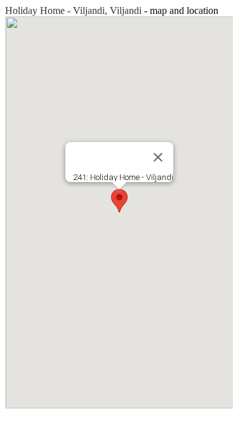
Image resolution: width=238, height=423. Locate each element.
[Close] (158, 157)
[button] (119, 201)
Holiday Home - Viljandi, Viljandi (73, 10)
